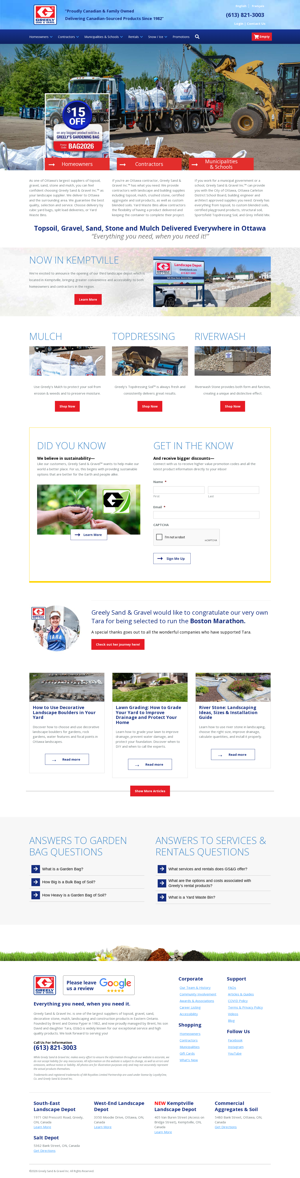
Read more (71, 759)
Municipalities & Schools (221, 164)
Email (159, 507)
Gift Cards (187, 1053)
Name (159, 482)
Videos (233, 1014)
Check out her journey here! (118, 644)
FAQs (232, 987)
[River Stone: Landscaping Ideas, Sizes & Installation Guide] (233, 687)
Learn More (88, 299)
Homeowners (77, 163)
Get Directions (226, 1127)
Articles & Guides (241, 994)
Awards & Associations (197, 1000)
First (156, 496)
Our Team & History (195, 987)
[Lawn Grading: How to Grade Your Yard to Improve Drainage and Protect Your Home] (149, 687)
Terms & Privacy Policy (245, 1007)
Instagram (236, 1047)
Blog (231, 1020)
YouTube (235, 1053)
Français (258, 6)
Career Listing (190, 1007)
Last (211, 496)
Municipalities (190, 1047)
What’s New (189, 1060)
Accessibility (189, 1014)
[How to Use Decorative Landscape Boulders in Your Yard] (66, 687)
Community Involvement (198, 994)
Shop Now (67, 406)
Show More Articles (150, 791)
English (241, 6)
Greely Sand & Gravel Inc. (45, 15)
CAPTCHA (161, 525)
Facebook (235, 1040)
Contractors (149, 163)
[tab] (87, 869)
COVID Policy (238, 1000)
